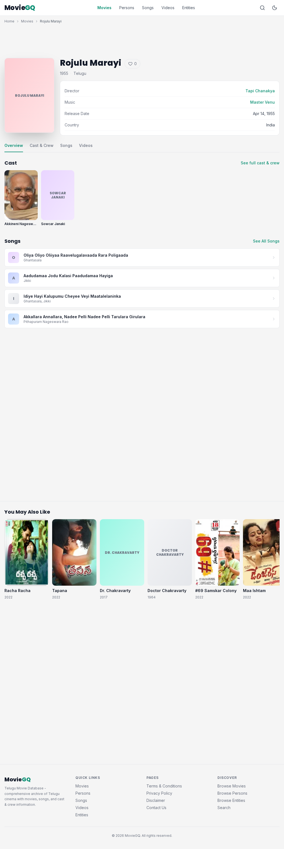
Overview (13, 145)
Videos (167, 7)
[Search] (262, 8)
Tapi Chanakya (260, 90)
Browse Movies (231, 786)
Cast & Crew (42, 145)
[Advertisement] (142, 39)
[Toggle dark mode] (275, 8)
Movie (19, 7)
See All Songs (266, 241)
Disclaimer (155, 800)
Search (223, 807)
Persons (126, 7)
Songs (148, 7)
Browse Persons (232, 793)
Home (9, 21)
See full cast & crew (260, 162)
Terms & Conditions (164, 786)
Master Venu (262, 102)
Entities (188, 7)
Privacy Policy (159, 793)
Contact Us (156, 807)
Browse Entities (231, 800)
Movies (104, 7)
